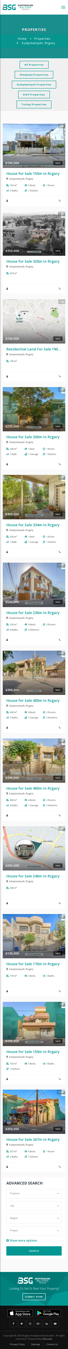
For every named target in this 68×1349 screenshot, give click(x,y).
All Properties (34, 64)
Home (22, 39)
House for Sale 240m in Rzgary (33, 876)
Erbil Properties (34, 94)
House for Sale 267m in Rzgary (33, 1139)
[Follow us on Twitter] (21, 1323)
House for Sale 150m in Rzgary (33, 173)
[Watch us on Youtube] (55, 1323)
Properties (42, 39)
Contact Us (52, 1344)
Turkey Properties (34, 104)
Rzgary (29, 178)
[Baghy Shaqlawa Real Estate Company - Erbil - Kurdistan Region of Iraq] (18, 7)
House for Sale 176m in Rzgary (33, 963)
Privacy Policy (17, 1344)
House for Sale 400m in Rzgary (33, 700)
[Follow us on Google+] (38, 1323)
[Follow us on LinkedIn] (46, 1323)
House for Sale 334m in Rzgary (33, 524)
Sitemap (36, 1344)
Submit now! (34, 1296)
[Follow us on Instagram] (30, 1323)
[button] (34, 1193)
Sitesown (47, 1338)
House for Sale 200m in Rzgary (33, 436)
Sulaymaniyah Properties (34, 84)
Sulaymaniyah (17, 178)
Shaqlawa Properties (34, 74)
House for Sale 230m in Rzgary (33, 612)
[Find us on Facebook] (13, 1323)
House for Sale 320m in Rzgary (33, 261)
